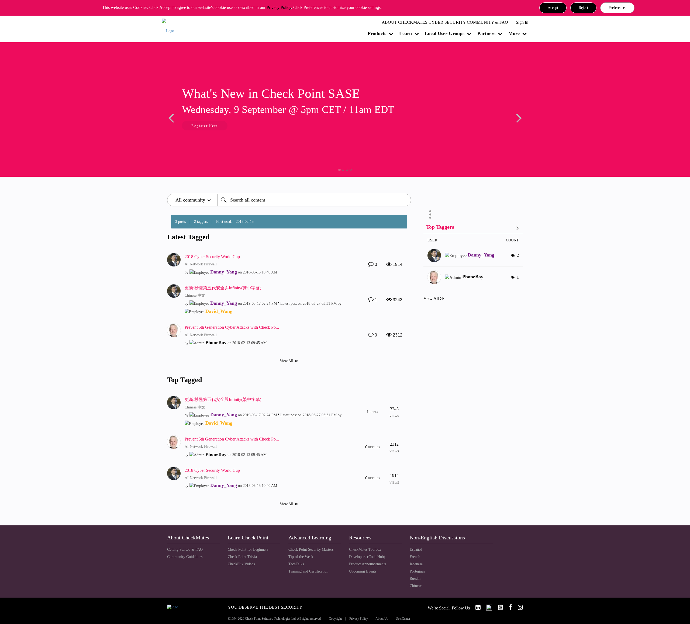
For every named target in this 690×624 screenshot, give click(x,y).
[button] (553, 7)
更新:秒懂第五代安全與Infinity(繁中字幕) (223, 288)
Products (377, 33)
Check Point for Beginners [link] (248, 549)
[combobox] (314, 200)
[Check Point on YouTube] (498, 607)
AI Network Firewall (201, 264)
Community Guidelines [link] (184, 557)
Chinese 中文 (195, 295)
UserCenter (403, 618)
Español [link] (416, 549)
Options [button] (430, 214)
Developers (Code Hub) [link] (367, 557)
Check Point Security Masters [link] (310, 549)
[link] (476, 607)
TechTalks (296, 564)
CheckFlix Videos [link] (241, 564)
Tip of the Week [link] (300, 557)
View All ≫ (289, 361)
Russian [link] (415, 579)
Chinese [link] (416, 586)
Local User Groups (444, 33)
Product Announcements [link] (367, 564)
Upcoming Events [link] (362, 571)
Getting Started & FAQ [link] (185, 549)
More (514, 33)
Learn (405, 33)
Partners (486, 33)
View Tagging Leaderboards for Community (473, 228)
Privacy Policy (279, 7)
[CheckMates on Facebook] (508, 607)
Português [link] (417, 571)
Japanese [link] (416, 564)
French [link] (415, 557)
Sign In (522, 22)
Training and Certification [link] (308, 571)
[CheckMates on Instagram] (518, 607)
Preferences (617, 8)
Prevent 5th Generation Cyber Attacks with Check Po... (232, 327)
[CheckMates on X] (487, 607)
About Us (381, 618)
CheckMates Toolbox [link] (365, 549)
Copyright (335, 618)
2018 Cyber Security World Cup (212, 256)
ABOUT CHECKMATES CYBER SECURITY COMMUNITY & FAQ (445, 22)
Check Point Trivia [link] (242, 557)
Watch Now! (241, 126)
